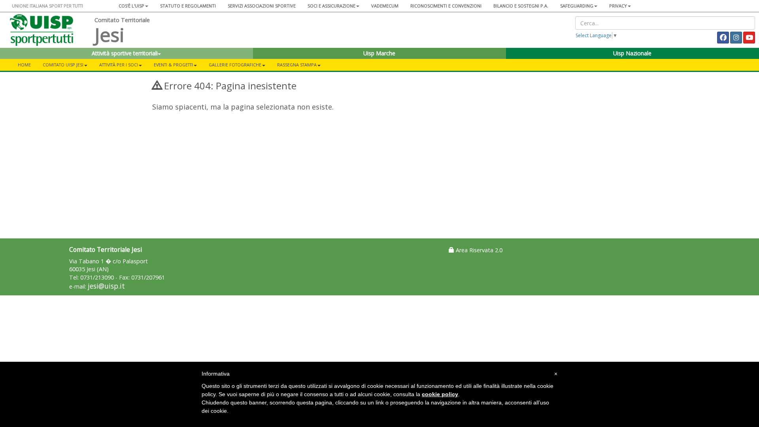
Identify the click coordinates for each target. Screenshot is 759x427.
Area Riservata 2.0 (478, 250)
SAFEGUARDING (576, 6)
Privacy (618, 6)
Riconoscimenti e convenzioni (445, 6)
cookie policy (440, 394)
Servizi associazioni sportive (262, 6)
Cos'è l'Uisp (131, 6)
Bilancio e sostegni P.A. (520, 6)
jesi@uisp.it (106, 286)
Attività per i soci (118, 65)
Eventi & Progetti (173, 65)
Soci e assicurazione (331, 6)
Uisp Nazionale (632, 53)
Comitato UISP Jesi (63, 65)
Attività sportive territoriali (125, 53)
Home (24, 65)
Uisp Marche (379, 53)
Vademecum (384, 6)
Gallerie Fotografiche (235, 65)
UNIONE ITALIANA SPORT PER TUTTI (47, 6)
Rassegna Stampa (297, 65)
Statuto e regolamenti (188, 6)
